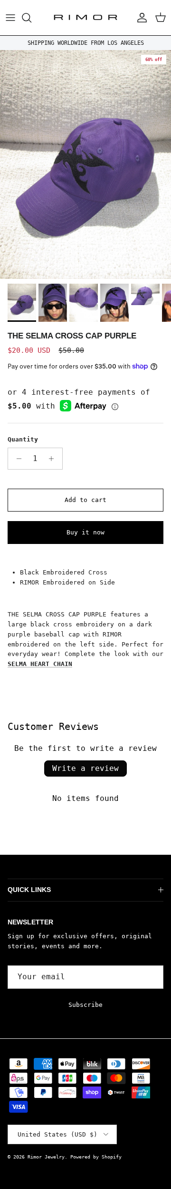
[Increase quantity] (54, 458)
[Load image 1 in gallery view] (85, 164)
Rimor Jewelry (46, 1156)
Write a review (85, 768)
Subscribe (85, 1004)
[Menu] (10, 17)
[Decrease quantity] (16, 458)
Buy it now (85, 532)
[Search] (31, 17)
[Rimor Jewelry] (85, 18)
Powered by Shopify (96, 1156)
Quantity (23, 439)
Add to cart (85, 499)
